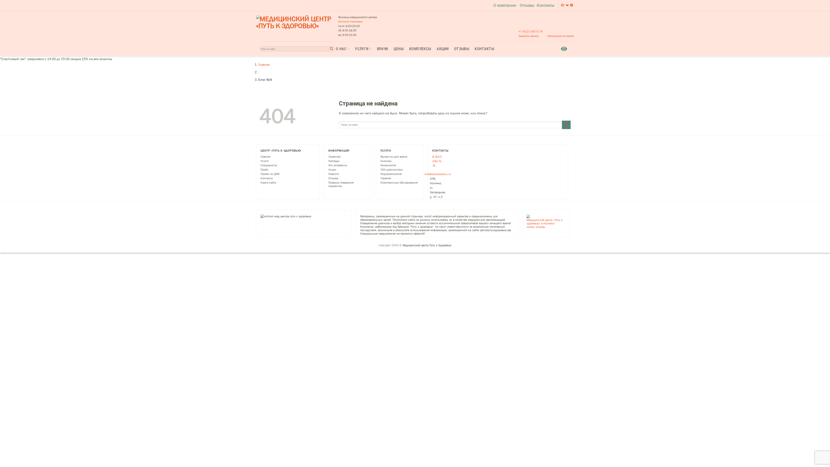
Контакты (545, 5)
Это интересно (337, 165)
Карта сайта (268, 182)
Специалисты (268, 165)
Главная (264, 64)
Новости (333, 174)
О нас (341, 49)
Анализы (386, 161)
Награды (334, 161)
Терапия (385, 178)
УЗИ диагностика (391, 169)
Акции (443, 49)
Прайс (264, 169)
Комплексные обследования (399, 182)
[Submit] (331, 48)
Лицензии (334, 156)
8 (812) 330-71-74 (437, 161)
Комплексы (420, 49)
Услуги (361, 49)
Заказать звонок (529, 36)
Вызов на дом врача (393, 156)
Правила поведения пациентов (341, 184)
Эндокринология (391, 174)
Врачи (382, 49)
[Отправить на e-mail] (562, 5)
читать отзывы (536, 227)
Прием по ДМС (270, 174)
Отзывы (527, 5)
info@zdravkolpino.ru (438, 174)
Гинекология (388, 165)
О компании (504, 5)
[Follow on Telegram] (571, 5)
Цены (399, 49)
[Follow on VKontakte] (567, 5)
